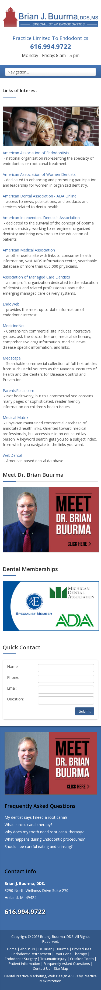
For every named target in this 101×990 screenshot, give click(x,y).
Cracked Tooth (82, 958)
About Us (27, 949)
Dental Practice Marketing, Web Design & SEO (41, 976)
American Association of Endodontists (36, 152)
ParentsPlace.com (18, 390)
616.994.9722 (50, 46)
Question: (15, 699)
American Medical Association (29, 250)
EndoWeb (11, 304)
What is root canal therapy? (28, 824)
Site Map (61, 968)
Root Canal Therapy (71, 953)
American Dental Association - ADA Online (39, 196)
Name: (13, 666)
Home (12, 949)
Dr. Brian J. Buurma (54, 949)
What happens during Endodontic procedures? (45, 839)
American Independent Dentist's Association (41, 217)
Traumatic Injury (53, 958)
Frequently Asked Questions (67, 963)
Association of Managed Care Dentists (36, 277)
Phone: (13, 677)
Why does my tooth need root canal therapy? (44, 831)
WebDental (12, 455)
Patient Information (24, 963)
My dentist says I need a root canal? (36, 817)
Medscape (12, 358)
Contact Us (41, 968)
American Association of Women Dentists (39, 174)
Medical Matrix (15, 417)
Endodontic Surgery (21, 958)
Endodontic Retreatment (31, 953)
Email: (12, 688)
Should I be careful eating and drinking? (38, 846)
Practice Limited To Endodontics (50, 38)
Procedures (81, 949)
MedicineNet (14, 325)
